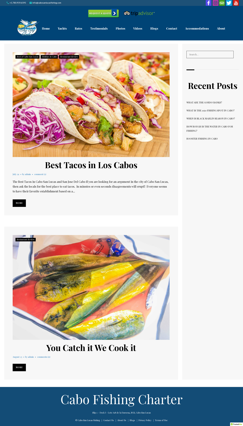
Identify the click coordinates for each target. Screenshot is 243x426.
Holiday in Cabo (49, 56)
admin (28, 174)
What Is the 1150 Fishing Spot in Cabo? (210, 110)
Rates (78, 28)
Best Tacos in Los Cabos (91, 164)
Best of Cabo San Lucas (27, 56)
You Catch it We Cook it (91, 347)
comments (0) (43, 356)
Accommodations (197, 28)
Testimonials (99, 28)
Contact (171, 28)
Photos (120, 28)
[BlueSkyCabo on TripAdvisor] (222, 2)
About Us (121, 420)
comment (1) (40, 174)
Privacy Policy (145, 420)
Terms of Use (161, 420)
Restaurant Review (69, 56)
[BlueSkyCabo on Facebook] (208, 2)
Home (46, 28)
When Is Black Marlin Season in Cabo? (210, 118)
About (221, 28)
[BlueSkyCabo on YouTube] (236, 2)
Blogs (154, 28)
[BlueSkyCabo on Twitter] (229, 2)
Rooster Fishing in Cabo (202, 138)
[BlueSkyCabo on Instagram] (215, 2)
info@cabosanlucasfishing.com (46, 2)
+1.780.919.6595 (18, 2)
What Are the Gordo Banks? (204, 102)
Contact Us (108, 420)
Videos (137, 28)
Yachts (62, 28)
